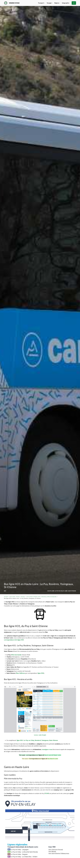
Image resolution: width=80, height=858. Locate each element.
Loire (66, 591)
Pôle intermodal (16, 655)
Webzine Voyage (14, 3)
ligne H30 (41, 673)
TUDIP (47, 793)
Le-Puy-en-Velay (59, 591)
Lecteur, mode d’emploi (40, 735)
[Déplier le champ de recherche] (74, 3)
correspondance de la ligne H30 (14, 640)
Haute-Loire (50, 591)
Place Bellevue (20, 673)
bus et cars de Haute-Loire (53, 755)
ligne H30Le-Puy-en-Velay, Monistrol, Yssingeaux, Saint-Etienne (37, 740)
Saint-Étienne (72, 591)
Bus (5, 591)
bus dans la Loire (53, 758)
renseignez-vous (47, 749)
